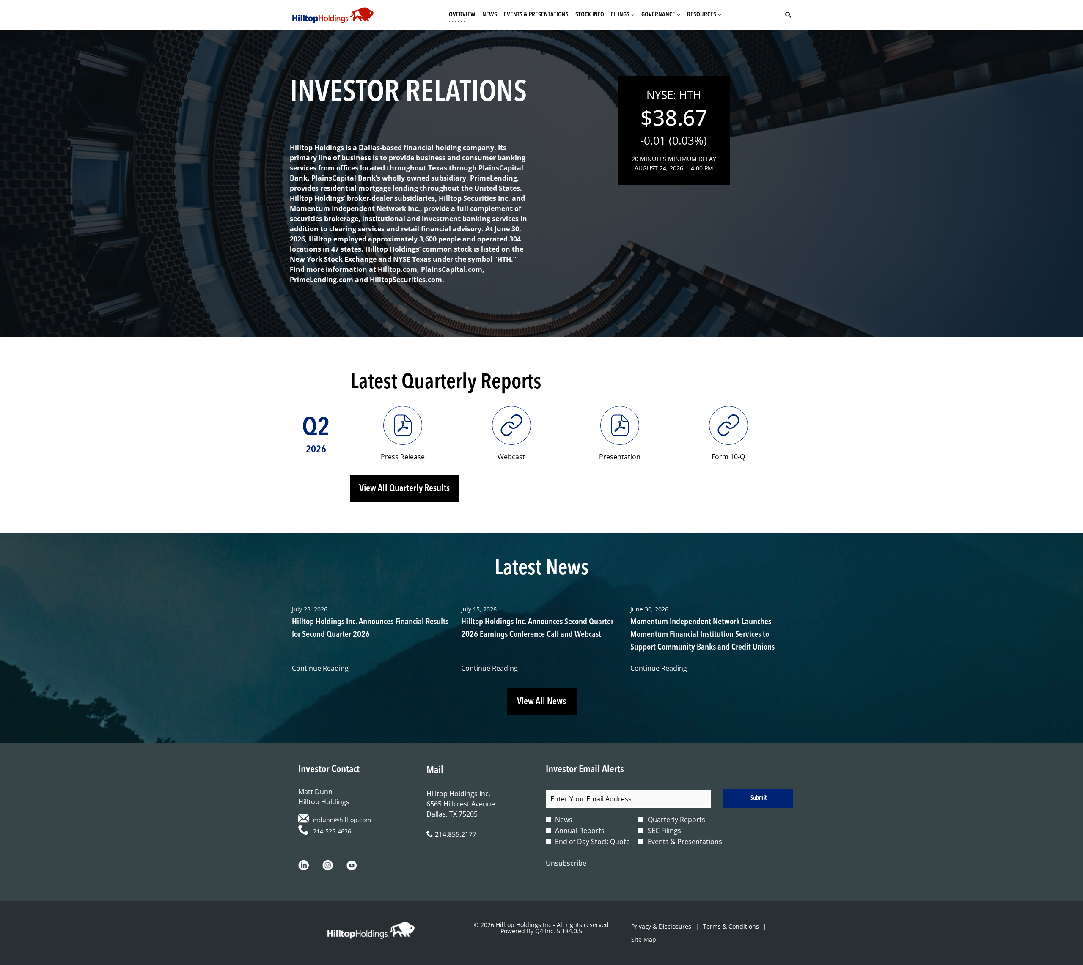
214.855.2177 (454, 834)
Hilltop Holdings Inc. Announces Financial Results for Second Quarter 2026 (370, 628)
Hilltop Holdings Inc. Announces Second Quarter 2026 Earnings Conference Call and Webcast (537, 628)
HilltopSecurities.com (406, 279)
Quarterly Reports (676, 819)
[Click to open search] (786, 15)
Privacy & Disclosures (661, 926)
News (563, 819)
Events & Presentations (685, 841)
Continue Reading (320, 668)
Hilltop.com (397, 269)
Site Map (643, 939)
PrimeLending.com (321, 279)
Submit (758, 798)
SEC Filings (664, 830)
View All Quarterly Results (404, 488)
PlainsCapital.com (451, 269)
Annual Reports (580, 830)
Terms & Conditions (731, 926)
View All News (541, 701)
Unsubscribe (566, 863)
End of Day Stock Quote (592, 841)
